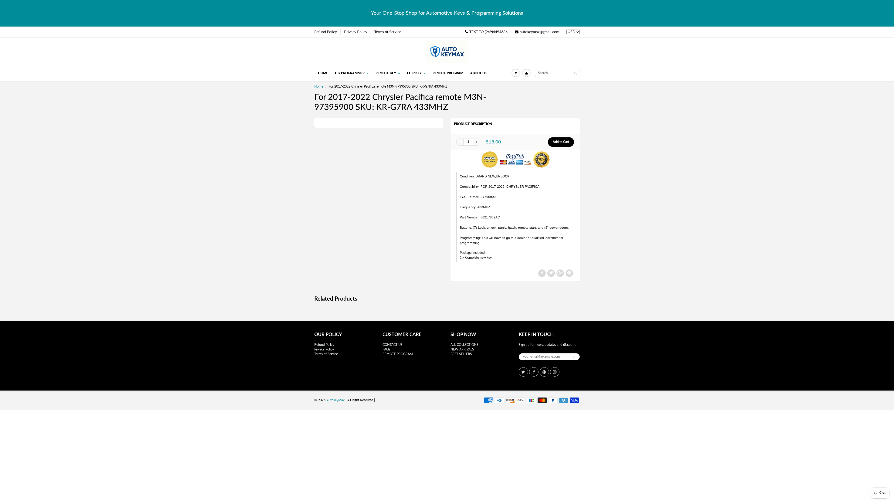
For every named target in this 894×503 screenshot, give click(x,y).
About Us (478, 73)
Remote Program (448, 73)
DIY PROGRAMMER (350, 73)
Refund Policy (325, 32)
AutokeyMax (335, 400)
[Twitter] (523, 372)
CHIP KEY (414, 73)
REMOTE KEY (386, 73)
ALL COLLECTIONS (464, 345)
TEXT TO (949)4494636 (488, 32)
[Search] (575, 73)
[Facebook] (533, 372)
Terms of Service (387, 32)
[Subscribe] (574, 357)
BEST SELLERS (461, 354)
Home (323, 73)
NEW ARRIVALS (462, 349)
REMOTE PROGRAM (398, 354)
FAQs (386, 349)
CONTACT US (393, 345)
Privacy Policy (355, 32)
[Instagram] (554, 372)
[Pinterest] (544, 372)
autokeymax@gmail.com (539, 32)
